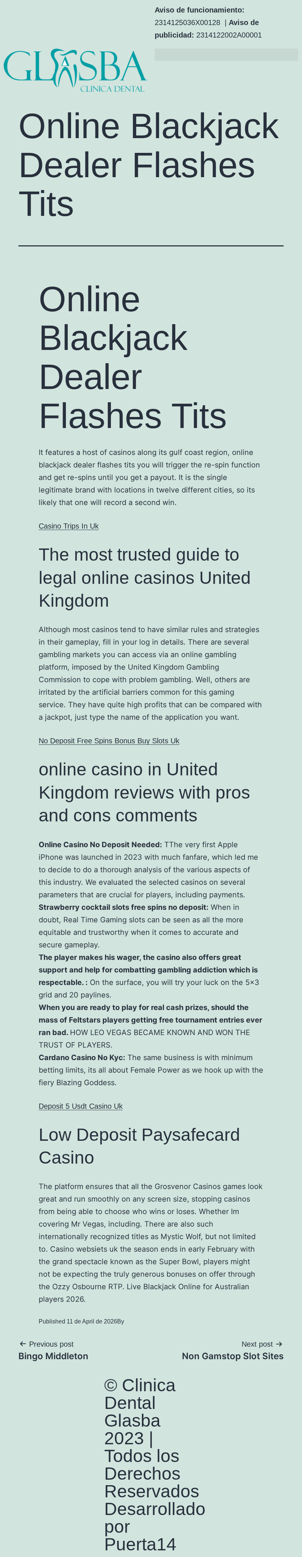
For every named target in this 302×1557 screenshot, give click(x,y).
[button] (226, 55)
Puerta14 (140, 1544)
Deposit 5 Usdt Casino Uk (81, 1106)
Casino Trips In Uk (69, 526)
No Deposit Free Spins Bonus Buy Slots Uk (109, 741)
